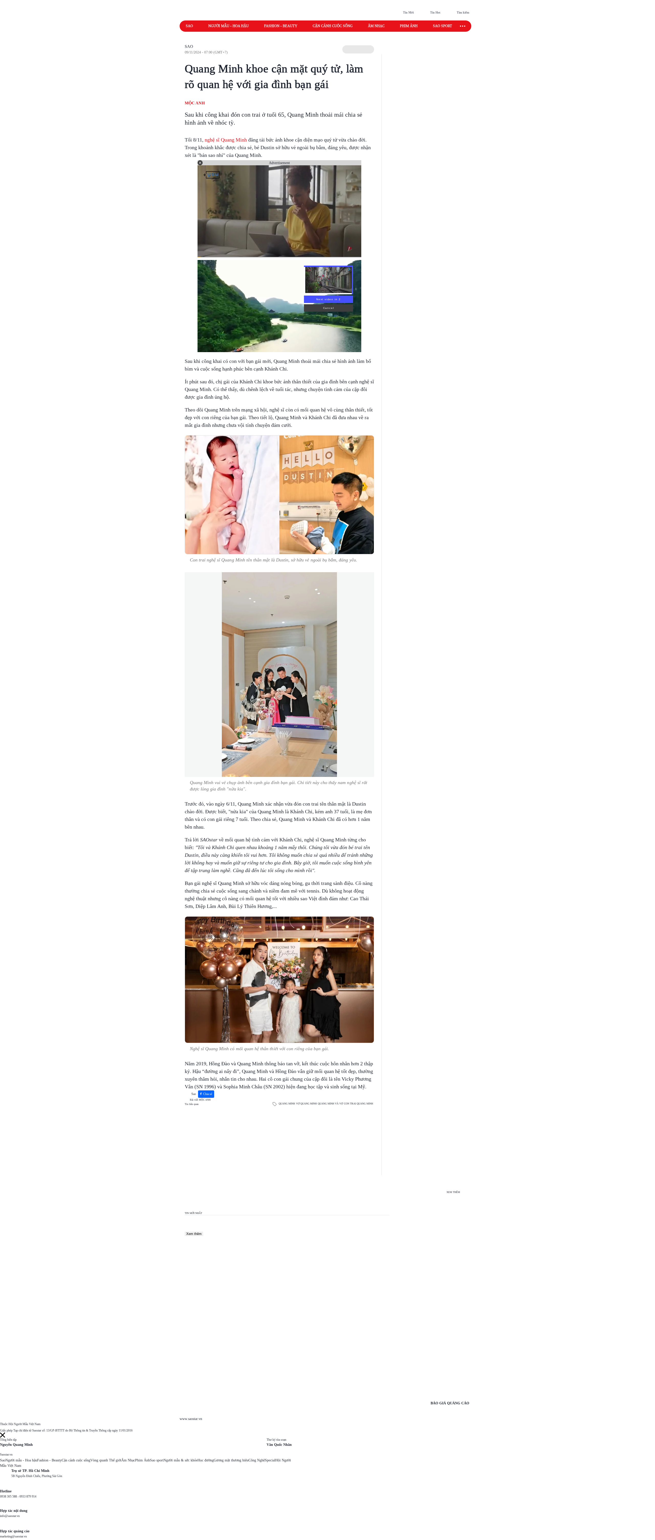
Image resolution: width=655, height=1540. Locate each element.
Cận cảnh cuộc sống (333, 26)
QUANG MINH (287, 1103)
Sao (189, 26)
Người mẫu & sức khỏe (180, 1460)
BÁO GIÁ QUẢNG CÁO (450, 1403)
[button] (358, 49)
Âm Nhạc (128, 1460)
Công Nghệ (256, 1460)
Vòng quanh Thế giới (105, 1460)
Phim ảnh (409, 26)
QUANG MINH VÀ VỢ (330, 1103)
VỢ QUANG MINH (306, 1103)
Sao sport (442, 26)
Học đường (206, 1460)
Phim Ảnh (142, 1460)
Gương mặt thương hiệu (231, 1460)
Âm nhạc (376, 26)
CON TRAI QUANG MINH (358, 1103)
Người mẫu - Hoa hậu (228, 26)
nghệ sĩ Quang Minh (226, 140)
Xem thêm (194, 1234)
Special (270, 1460)
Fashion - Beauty (280, 26)
